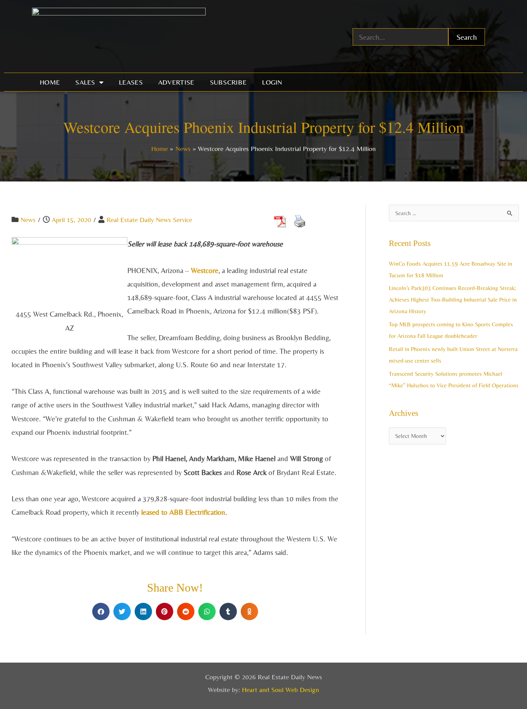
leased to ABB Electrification (182, 512)
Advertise (176, 82)
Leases (131, 82)
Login (272, 82)
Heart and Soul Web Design (280, 689)
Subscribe (228, 82)
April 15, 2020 (71, 219)
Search (466, 36)
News (27, 219)
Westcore (204, 270)
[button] (101, 611)
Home (50, 82)
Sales (85, 82)
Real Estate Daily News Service (149, 219)
